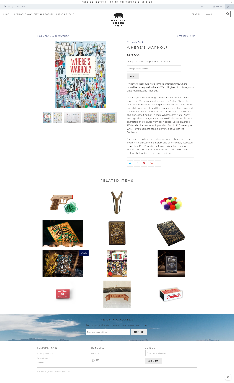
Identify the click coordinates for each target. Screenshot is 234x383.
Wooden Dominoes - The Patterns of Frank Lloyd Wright (171, 294)
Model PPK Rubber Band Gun (63, 202)
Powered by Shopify (62, 372)
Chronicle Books (135, 42)
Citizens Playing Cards (117, 233)
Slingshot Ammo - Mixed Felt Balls (171, 202)
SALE (71, 14)
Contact (40, 363)
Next (192, 36)
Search (196, 14)
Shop (6, 14)
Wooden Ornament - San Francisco (117, 294)
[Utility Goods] (118, 19)
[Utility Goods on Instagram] (4, 7)
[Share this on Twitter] (130, 163)
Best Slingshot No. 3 (117, 202)
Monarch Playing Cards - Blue (171, 233)
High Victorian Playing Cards (63, 233)
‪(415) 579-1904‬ (18, 7)
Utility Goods (48, 372)
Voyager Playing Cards (63, 263)
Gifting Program (44, 14)
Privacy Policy (42, 358)
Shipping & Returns (45, 353)
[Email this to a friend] (158, 163)
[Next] (119, 74)
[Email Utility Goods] (9, 7)
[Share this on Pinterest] (144, 163)
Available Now (23, 14)
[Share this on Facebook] (137, 163)
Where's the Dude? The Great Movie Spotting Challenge (117, 263)
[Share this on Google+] (151, 163)
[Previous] (42, 74)
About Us (61, 14)
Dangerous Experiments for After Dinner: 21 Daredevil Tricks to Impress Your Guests (63, 294)
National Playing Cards (171, 263)
